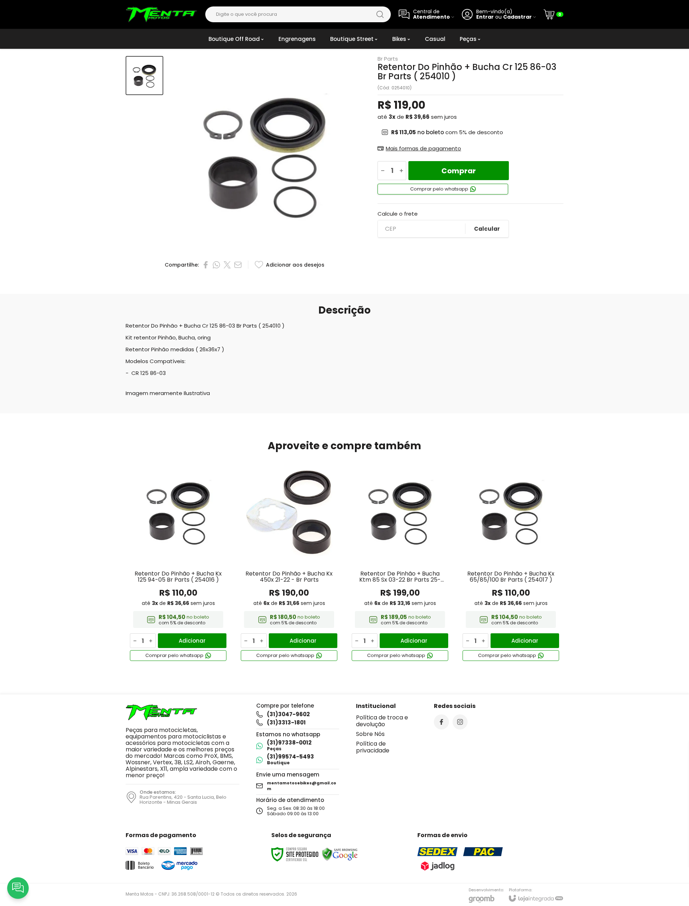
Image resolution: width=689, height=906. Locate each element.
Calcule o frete (398, 213)
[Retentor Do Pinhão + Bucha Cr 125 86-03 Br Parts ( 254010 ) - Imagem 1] (144, 75)
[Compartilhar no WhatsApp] (216, 264)
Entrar (485, 17)
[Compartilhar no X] (227, 264)
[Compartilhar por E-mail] (238, 264)
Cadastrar (517, 17)
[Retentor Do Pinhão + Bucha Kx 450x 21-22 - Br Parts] (289, 561)
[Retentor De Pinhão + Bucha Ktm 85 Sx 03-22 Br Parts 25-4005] (400, 561)
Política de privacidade (372, 747)
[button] (144, 75)
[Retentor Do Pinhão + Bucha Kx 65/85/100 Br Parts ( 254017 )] (511, 561)
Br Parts (388, 58)
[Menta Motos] (161, 14)
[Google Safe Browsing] (340, 854)
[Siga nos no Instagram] (460, 721)
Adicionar (192, 640)
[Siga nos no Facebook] (441, 721)
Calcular (487, 229)
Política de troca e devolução (382, 720)
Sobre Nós (370, 734)
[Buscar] (380, 14)
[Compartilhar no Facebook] (205, 264)
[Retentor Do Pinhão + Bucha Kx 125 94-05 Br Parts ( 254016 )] (178, 561)
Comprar (458, 171)
